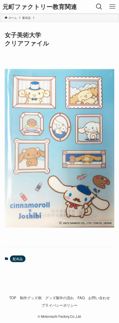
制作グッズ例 (31, 297)
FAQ (81, 297)
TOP (12, 297)
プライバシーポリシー (59, 305)
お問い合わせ (99, 297)
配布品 (18, 258)
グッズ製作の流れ (59, 297)
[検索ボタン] (99, 6)
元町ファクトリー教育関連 (39, 7)
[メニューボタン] (112, 6)
